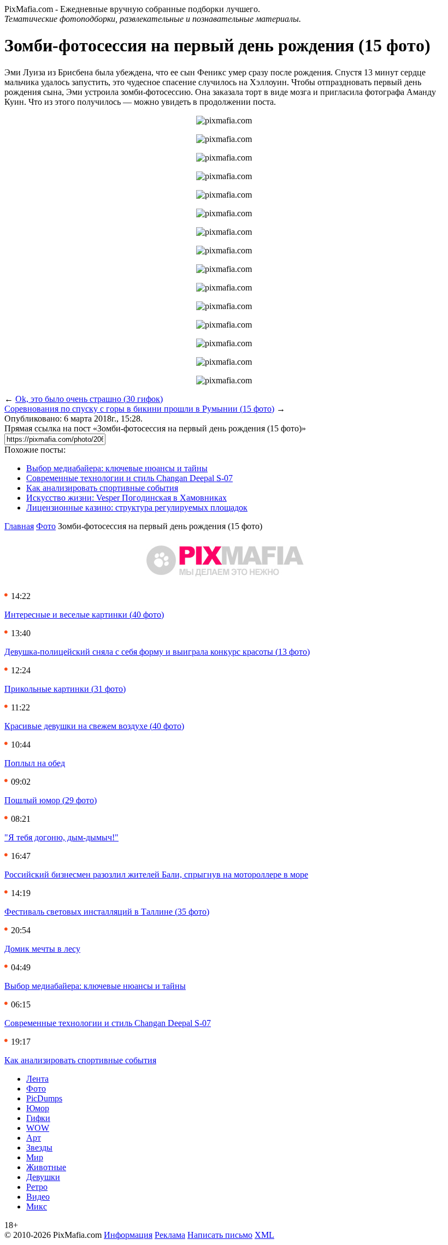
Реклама (170, 1235)
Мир (34, 1157)
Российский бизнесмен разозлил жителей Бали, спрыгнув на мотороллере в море (156, 874)
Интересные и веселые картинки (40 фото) (84, 614)
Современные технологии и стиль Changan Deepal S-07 (129, 478)
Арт (33, 1137)
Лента (37, 1078)
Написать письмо (219, 1235)
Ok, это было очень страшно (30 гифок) (89, 399)
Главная (19, 526)
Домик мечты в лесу (42, 948)
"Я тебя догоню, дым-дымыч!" (61, 837)
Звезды (39, 1147)
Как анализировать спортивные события (102, 488)
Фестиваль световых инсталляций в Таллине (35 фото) (106, 911)
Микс (36, 1206)
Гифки (38, 1118)
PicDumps (44, 1098)
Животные (46, 1167)
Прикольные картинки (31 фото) (65, 688)
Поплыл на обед (34, 763)
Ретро (37, 1186)
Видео (38, 1196)
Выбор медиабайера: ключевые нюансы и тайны (117, 468)
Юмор (37, 1108)
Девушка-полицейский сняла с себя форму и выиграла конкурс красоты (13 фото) (157, 651)
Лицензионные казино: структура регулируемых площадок (136, 507)
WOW (37, 1128)
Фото (46, 526)
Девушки (43, 1177)
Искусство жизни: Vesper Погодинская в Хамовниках (126, 497)
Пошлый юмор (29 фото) (50, 800)
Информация (128, 1235)
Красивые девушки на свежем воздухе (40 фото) (94, 726)
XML (264, 1235)
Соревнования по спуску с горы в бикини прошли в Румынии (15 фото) (139, 408)
